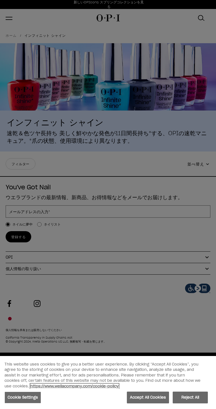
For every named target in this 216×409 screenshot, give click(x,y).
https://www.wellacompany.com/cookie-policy (74, 386)
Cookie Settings (23, 397)
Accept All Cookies (148, 397)
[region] (108, 382)
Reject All (190, 397)
